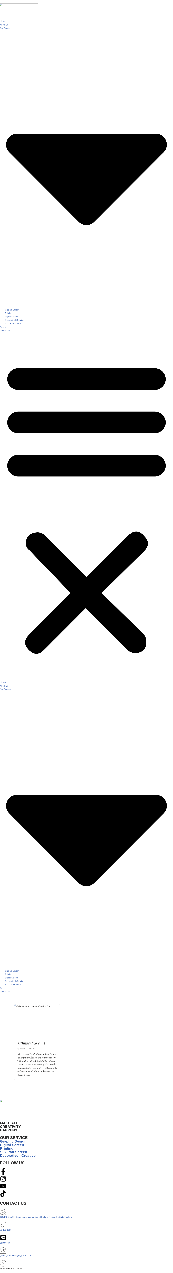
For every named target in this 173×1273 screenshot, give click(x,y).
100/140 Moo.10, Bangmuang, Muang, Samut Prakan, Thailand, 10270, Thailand (36, 1217)
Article (3, 327)
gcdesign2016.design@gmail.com (15, 1255)
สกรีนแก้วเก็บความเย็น (32, 1043)
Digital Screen (11, 317)
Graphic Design (12, 310)
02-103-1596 (6, 1230)
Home (3, 21)
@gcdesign (5, 1243)
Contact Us (5, 330)
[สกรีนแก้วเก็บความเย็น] (37, 1021)
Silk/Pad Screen (13, 1152)
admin (22, 1048)
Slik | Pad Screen (13, 323)
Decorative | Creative (14, 320)
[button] (86, 506)
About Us (4, 25)
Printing (8, 313)
